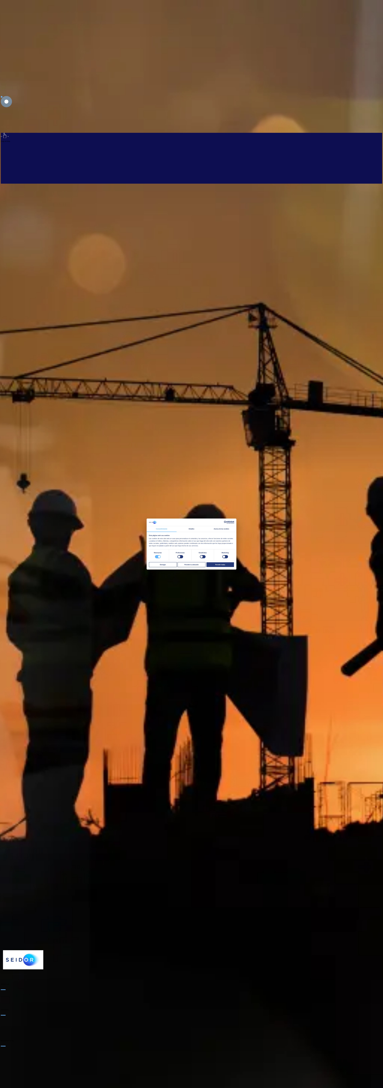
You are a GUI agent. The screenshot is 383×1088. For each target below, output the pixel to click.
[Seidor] (23, 959)
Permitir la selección (191, 564)
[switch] (180, 556)
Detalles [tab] (191, 529)
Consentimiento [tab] (161, 529)
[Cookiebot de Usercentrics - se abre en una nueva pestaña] (225, 522)
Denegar (163, 564)
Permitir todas (220, 564)
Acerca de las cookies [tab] (221, 529)
